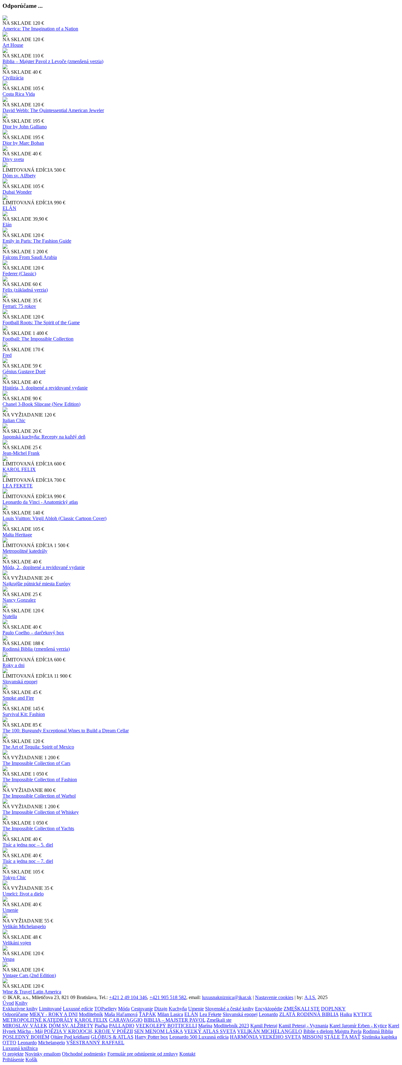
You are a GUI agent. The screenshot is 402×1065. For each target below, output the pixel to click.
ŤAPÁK (147, 1014)
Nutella (10, 616)
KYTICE (362, 1014)
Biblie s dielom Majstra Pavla (332, 1031)
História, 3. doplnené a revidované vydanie (45, 387)
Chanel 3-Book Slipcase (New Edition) (41, 404)
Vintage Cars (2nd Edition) (29, 975)
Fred (7, 355)
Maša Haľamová (121, 1014)
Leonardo (268, 1014)
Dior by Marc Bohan (23, 143)
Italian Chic (14, 420)
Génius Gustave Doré (24, 371)
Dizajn (160, 1008)
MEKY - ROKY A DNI (54, 1014)
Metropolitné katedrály (25, 551)
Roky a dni (13, 665)
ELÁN (9, 208)
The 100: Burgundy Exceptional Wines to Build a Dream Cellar (66, 730)
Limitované (50, 1008)
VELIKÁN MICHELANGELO (269, 1031)
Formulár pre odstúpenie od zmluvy (142, 1054)
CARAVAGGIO (126, 1020)
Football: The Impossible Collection (38, 339)
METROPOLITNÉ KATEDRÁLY (38, 1020)
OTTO (9, 1042)
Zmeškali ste (219, 1020)
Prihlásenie (13, 1059)
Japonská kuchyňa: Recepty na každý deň (44, 436)
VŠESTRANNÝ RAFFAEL (95, 1042)
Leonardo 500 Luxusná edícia (199, 1037)
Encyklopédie (268, 1008)
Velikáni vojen (17, 942)
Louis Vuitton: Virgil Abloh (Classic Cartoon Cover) (54, 518)
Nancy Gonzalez (19, 600)
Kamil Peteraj (263, 1025)
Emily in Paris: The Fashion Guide (37, 241)
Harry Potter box (151, 1037)
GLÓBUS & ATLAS (112, 1037)
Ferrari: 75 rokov (19, 306)
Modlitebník (91, 1014)
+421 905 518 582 (167, 997)
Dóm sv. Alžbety (19, 175)
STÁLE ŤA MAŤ (342, 1037)
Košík (31, 1059)
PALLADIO (121, 1025)
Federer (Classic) (19, 273)
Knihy (21, 1003)
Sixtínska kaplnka (379, 1037)
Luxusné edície (78, 1008)
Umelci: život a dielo (23, 893)
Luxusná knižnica (20, 1048)
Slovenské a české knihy (229, 1008)
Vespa (8, 959)
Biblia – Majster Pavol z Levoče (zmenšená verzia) (53, 61)
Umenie (10, 910)
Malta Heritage (17, 534)
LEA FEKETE (18, 485)
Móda (124, 1008)
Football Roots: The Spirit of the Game (41, 322)
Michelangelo (51, 1042)
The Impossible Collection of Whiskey (41, 812)
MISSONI (312, 1037)
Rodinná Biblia (378, 1031)
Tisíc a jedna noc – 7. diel (28, 861)
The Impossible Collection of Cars (36, 763)
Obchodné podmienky (84, 1054)
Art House (13, 45)
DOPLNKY (333, 1008)
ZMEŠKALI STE (302, 1008)
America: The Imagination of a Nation (40, 28)
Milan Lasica (170, 1014)
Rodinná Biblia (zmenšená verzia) (36, 649)
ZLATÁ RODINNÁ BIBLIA (309, 1014)
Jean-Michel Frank (21, 453)
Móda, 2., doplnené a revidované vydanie (44, 567)
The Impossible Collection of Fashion (40, 779)
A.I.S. (310, 997)
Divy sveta (13, 159)
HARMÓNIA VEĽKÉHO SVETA (265, 1037)
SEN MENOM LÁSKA (158, 1031)
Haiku (346, 1014)
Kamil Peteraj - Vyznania (303, 1025)
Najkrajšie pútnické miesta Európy (37, 583)
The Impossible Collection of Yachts (38, 828)
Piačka (101, 1025)
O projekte (13, 1054)
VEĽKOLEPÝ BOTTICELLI (166, 1025)
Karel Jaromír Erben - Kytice (358, 1025)
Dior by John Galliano (25, 126)
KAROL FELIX (19, 469)
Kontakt (187, 1054)
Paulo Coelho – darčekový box (33, 632)
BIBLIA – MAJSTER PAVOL (174, 1020)
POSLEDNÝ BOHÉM (26, 1037)
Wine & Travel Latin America (32, 991)
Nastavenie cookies (274, 997)
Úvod (8, 1003)
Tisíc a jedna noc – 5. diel (28, 844)
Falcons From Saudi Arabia (30, 257)
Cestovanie (142, 1008)
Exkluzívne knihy (20, 1008)
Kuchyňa (178, 1008)
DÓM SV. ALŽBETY (71, 1025)
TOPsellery (105, 1008)
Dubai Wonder (17, 192)
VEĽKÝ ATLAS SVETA (210, 1031)
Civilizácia (13, 77)
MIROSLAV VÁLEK (25, 1025)
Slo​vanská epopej (20, 681)
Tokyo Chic (14, 877)
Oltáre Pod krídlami (70, 1037)
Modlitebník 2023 (231, 1025)
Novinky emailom (43, 1054)
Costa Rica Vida (19, 94)
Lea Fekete (210, 1014)
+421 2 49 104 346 (128, 997)
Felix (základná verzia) (25, 290)
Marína (205, 1025)
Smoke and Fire (18, 698)
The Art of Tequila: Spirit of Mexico (38, 747)
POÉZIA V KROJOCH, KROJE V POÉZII (88, 1031)
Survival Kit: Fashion (24, 714)
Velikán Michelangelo (24, 926)
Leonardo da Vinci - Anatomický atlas (40, 502)
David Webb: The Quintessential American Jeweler (53, 110)
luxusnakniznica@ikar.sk (227, 997)
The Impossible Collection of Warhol (39, 796)
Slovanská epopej (240, 1014)
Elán (7, 224)
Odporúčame (15, 1014)
